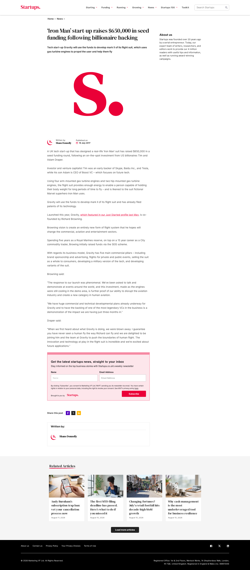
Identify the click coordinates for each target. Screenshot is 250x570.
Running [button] (121, 7)
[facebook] (211, 546)
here (136, 388)
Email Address (106, 372)
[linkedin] (228, 546)
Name (53, 372)
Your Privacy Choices (70, 546)
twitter (73, 413)
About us (25, 546)
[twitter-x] (219, 546)
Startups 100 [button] (168, 7)
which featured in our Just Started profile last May (109, 214)
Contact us (37, 546)
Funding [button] (105, 7)
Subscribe (134, 393)
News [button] (151, 7)
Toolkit (185, 7)
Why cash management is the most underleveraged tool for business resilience (183, 507)
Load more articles (125, 529)
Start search (226, 7)
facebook (68, 413)
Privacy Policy (52, 546)
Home (51, 19)
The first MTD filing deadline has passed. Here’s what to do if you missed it (103, 507)
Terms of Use (90, 546)
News (60, 19)
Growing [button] (136, 7)
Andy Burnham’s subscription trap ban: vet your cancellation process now (65, 507)
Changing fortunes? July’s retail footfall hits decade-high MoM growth (144, 507)
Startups (30, 7)
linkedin (79, 413)
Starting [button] (90, 7)
